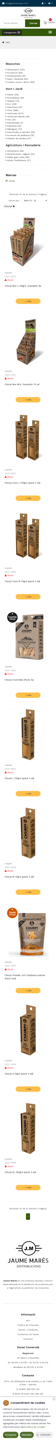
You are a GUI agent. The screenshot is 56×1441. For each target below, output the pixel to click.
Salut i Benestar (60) (17, 79)
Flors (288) (12, 110)
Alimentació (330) (15, 69)
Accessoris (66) (14, 73)
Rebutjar (27, 1435)
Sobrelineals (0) (14, 123)
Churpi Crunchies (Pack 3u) (19, 679)
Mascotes (13, 64)
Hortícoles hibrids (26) (18, 116)
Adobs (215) (12, 94)
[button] (12, 32)
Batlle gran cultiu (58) (17, 157)
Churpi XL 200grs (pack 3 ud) (20, 1172)
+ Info (28, 301)
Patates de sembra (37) (18, 138)
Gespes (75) (12, 101)
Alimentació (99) (15, 151)
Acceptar (10, 1435)
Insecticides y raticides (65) (20, 132)
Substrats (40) (14, 126)
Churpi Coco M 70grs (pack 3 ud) (22, 581)
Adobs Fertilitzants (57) (18, 160)
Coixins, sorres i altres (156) (20, 82)
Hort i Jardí (14, 89)
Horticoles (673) (15, 113)
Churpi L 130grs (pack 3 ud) (19, 778)
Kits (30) (11, 119)
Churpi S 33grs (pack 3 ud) (19, 1073)
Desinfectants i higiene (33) (20, 154)
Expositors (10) (14, 107)
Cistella (51, 22)
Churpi (12, 181)
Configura (45, 1435)
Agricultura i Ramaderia (23, 145)
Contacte (28, 1339)
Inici (7, 42)
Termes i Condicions (28, 1330)
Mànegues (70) (14, 129)
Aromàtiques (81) (15, 98)
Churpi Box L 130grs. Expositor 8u (23, 286)
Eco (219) (11, 104)
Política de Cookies (35, 1427)
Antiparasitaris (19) (16, 76)
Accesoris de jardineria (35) (20, 135)
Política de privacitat (28, 1325)
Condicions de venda (28, 1334)
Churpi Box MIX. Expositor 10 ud (22, 384)
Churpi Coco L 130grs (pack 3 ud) (22, 483)
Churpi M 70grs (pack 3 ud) (19, 876)
